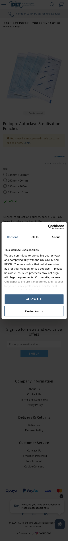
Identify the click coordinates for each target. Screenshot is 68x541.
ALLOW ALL (34, 299)
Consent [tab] (12, 236)
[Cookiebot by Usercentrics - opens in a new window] (48, 227)
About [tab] (56, 236)
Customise (32, 311)
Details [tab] (34, 236)
